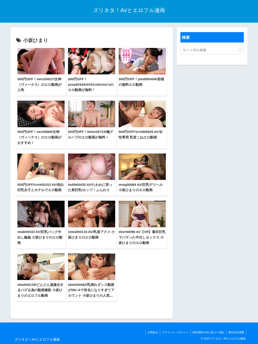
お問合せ (153, 332)
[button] (240, 50)
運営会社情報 (236, 332)
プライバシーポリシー (175, 332)
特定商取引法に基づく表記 (208, 332)
